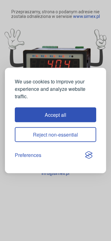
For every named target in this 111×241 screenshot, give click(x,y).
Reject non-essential (55, 134)
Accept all (55, 114)
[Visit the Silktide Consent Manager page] (88, 155)
